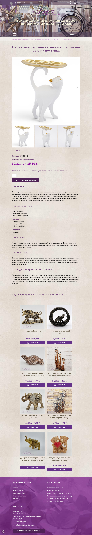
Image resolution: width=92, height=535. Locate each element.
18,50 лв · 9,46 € (32, 339)
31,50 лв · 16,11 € (32, 381)
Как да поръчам (19, 490)
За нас (15, 488)
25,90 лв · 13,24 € (59, 339)
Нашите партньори (20, 496)
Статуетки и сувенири (23, 39)
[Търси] (78, 34)
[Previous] (2, 18)
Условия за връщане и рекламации (60, 496)
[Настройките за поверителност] (3, 532)
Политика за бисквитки (56, 501)
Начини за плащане (54, 490)
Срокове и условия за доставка (59, 493)
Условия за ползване (55, 488)
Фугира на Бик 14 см (32, 331)
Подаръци (14, 39)
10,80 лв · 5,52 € (59, 465)
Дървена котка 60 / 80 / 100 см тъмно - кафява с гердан (59, 417)
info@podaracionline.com (25, 525)
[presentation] (14, 87)
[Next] (90, 18)
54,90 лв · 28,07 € (32, 423)
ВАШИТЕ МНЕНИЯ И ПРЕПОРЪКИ (28, 531)
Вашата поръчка (74, 2)
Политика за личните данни (57, 499)
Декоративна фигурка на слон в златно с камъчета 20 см (32, 459)
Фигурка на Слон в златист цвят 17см (32, 417)
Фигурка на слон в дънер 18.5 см (59, 332)
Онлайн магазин (19, 493)
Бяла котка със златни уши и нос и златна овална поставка (57, 39)
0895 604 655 (21, 2)
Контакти (16, 499)
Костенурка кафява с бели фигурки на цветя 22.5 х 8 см (32, 374)
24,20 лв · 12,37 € (59, 381)
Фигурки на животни (35, 39)
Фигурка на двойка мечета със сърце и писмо (59, 459)
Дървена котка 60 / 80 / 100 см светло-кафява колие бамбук (59, 374)
